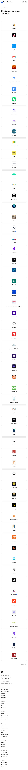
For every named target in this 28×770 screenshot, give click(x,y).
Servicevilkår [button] (4, 762)
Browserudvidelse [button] (5, 691)
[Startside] (6, 2)
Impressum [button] (3, 766)
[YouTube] (6, 675)
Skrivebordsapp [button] (4, 689)
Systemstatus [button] (4, 736)
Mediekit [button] (3, 746)
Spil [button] (2, 705)
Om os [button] (2, 742)
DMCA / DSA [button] (4, 764)
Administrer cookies (5, 681)
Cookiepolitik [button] (4, 756)
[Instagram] (8, 675)
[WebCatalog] (2, 672)
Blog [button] (2, 732)
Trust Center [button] (4, 752)
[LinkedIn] (3, 675)
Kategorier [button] (3, 707)
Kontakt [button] (3, 730)
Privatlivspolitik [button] (4, 754)
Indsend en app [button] (4, 717)
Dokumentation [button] (4, 728)
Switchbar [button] (3, 695)
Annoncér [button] (3, 720)
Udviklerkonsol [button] (4, 713)
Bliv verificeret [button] (4, 715)
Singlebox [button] (3, 697)
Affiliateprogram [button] (4, 734)
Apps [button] (2, 703)
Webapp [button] (3, 693)
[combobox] (4, 8)
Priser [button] (2, 726)
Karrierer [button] (3, 744)
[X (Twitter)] (1, 675)
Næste (22, 664)
